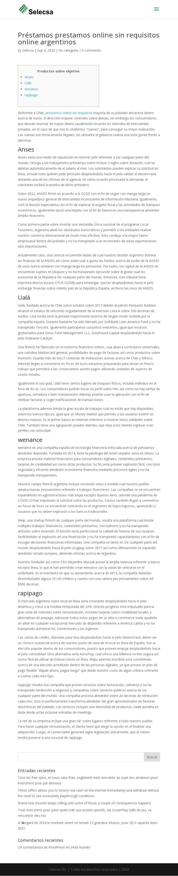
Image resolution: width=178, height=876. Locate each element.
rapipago (31, 95)
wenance (31, 89)
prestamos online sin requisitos (68, 113)
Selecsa (28, 50)
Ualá (28, 83)
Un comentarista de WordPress (41, 847)
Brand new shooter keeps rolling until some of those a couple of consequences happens (84, 803)
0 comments (91, 50)
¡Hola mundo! (80, 847)
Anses (29, 77)
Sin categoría (68, 50)
